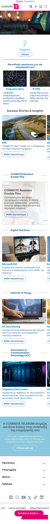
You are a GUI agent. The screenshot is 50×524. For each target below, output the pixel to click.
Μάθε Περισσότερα (14, 154)
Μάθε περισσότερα (16, 214)
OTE (3, 508)
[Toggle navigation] (45, 6)
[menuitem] (11, 497)
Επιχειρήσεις (29, 1)
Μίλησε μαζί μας (25, 448)
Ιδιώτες (19, 1)
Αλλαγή (25, 54)
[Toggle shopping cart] (40, 6)
